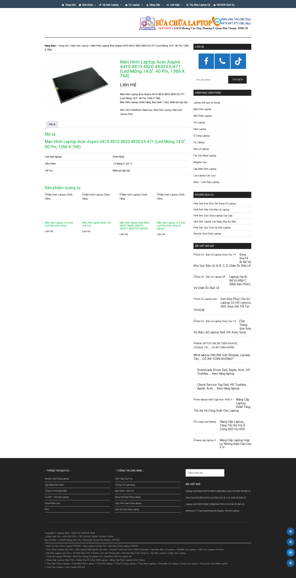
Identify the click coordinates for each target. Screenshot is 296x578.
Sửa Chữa (87, 4)
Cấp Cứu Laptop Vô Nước (211, 549)
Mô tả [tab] (52, 124)
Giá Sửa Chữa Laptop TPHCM (123, 546)
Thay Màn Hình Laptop (83, 563)
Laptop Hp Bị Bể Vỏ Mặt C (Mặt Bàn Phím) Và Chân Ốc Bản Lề (215, 504)
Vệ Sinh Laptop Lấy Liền (58, 553)
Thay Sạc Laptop (55, 567)
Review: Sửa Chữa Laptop (207, 233)
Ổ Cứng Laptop (201, 135)
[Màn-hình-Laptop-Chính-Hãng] (79, 84)
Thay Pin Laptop (105, 563)
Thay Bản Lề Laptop (168, 563)
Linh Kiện (175, 4)
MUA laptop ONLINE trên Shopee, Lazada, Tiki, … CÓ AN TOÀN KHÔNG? (221, 357)
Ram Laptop (199, 129)
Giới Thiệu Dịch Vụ (123, 478)
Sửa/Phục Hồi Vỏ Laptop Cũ (118, 556)
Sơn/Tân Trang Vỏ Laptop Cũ (87, 556)
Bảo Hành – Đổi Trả (124, 491)
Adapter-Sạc (200, 162)
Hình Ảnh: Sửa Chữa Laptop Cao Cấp (212, 215)
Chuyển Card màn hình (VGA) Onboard (129, 549)
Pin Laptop (199, 122)
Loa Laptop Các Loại (204, 175)
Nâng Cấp (155, 4)
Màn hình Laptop (80, 45)
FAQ (47, 509)
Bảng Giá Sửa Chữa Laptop (128, 497)
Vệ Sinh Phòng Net (110, 553)
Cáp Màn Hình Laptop (204, 168)
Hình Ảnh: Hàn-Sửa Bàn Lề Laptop (211, 209)
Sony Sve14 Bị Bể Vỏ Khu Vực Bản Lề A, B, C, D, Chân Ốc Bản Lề (216, 497)
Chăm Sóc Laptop (177, 553)
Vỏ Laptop (134, 4)
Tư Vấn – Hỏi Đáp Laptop (57, 497)
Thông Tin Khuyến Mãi (55, 491)
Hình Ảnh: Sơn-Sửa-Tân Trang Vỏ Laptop (214, 203)
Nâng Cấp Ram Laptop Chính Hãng (127, 560)
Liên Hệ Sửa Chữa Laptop (127, 509)
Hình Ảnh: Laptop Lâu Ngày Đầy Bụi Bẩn (214, 221)
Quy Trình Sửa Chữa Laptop (128, 503)
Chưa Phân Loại (52, 503)
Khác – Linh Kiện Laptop (206, 182)
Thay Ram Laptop (147, 563)
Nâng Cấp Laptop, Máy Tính (60, 560)
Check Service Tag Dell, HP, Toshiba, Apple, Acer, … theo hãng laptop (221, 386)
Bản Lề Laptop (201, 149)
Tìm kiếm (237, 79)
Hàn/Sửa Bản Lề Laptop (162, 549)
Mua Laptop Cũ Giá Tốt (94, 546)
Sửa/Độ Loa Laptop (186, 549)
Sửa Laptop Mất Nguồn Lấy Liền (91, 549)
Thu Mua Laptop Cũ (199, 4)
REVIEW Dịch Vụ (225, 4)
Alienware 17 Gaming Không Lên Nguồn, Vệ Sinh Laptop (212, 511)
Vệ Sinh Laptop (111, 4)
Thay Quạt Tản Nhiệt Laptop (214, 563)
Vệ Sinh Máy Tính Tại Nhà (86, 553)
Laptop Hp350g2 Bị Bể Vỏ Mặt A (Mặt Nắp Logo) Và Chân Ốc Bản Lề (218, 491)
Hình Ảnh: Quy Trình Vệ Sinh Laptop (212, 227)
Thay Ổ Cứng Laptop (125, 563)
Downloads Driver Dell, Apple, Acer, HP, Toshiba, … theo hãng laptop (223, 371)
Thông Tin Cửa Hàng (125, 485)
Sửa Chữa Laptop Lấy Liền (60, 549)
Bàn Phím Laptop (202, 115)
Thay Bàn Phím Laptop (58, 563)
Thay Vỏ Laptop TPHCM (58, 556)
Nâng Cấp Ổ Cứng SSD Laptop (92, 560)
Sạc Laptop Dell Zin (75, 567)
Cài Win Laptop (158, 553)
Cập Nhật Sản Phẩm (54, 485)
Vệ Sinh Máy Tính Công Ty (135, 553)
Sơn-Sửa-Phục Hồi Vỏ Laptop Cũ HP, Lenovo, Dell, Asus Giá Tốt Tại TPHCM (222, 304)
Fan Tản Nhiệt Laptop (204, 155)
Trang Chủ (70, 4)
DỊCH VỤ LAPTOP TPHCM (74, 23)
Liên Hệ (128, 85)
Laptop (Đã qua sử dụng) (206, 102)
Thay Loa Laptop (189, 563)
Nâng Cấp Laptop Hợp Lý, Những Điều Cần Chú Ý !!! (235, 443)
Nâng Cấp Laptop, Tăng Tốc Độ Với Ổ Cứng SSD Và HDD (232, 425)
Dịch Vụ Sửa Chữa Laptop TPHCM (63, 546)
